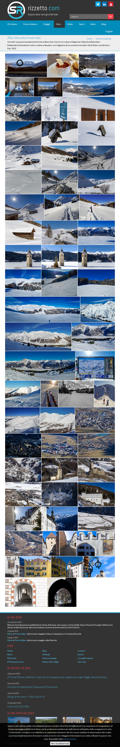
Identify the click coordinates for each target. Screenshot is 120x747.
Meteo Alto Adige (50, 662)
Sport (81, 24)
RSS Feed (11, 658)
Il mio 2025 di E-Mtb (18, 706)
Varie (92, 24)
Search (81, 654)
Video (70, 24)
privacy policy (69, 739)
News (10, 654)
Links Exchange (49, 658)
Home (89, 38)
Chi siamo (12, 24)
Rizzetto (43, 8)
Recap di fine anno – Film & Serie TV (26, 696)
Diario (10, 634)
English (109, 31)
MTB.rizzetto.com (15, 662)
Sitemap (46, 654)
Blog (103, 24)
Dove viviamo (30, 24)
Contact (81, 650)
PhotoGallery (21, 634)
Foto (58, 24)
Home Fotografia (103, 38)
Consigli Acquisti (85, 658)
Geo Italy (82, 662)
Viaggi (46, 24)
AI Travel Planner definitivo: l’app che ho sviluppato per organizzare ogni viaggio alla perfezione (57, 677)
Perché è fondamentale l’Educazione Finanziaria (32, 686)
